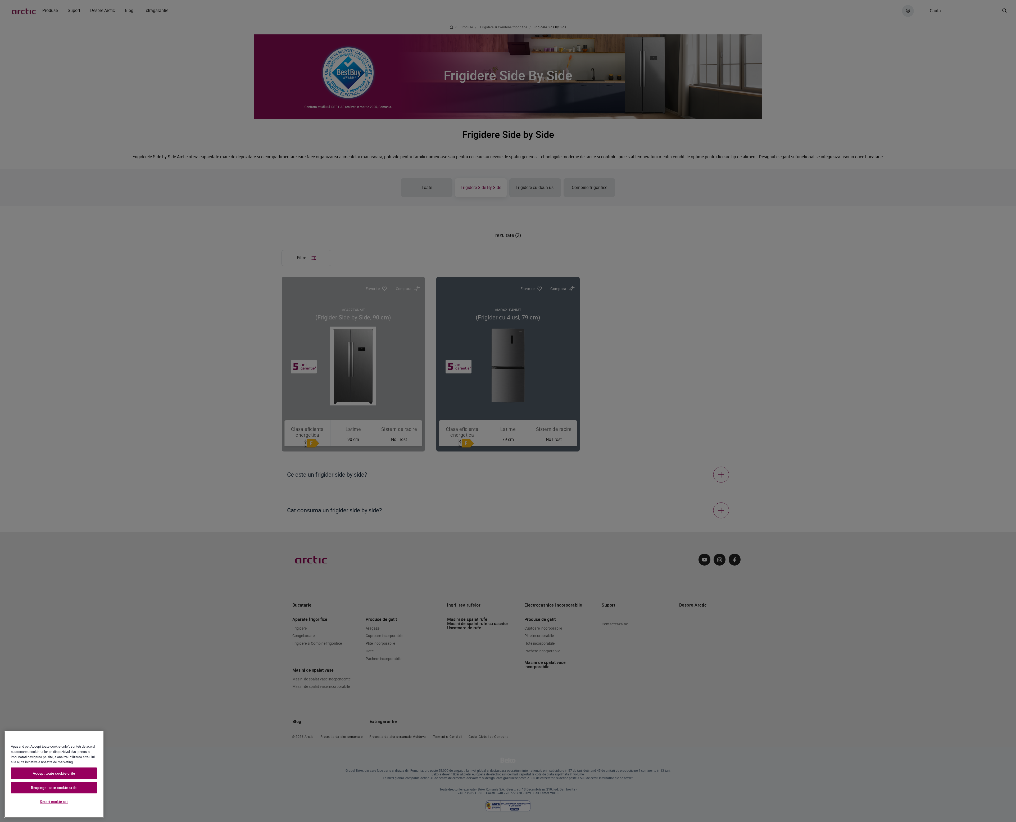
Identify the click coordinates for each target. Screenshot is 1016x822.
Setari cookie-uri (54, 801)
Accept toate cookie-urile (54, 773)
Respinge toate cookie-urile (54, 787)
